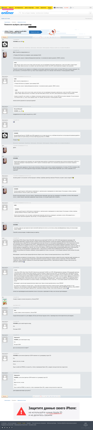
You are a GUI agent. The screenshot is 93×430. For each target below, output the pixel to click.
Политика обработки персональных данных (67, 423)
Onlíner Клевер (59, 7)
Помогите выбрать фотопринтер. (18, 24)
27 (48, 37)
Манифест (29, 423)
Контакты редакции (12, 423)
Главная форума (7, 22)
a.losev (3, 238)
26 (47, 37)
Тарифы (24, 423)
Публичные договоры (51, 423)
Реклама (19, 423)
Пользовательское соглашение (39, 423)
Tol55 (3, 50)
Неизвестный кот (5, 76)
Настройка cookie (32, 424)
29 (52, 37)
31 (55, 37)
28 (50, 37)
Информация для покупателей (21, 424)
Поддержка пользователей (7, 424)
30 (53, 37)
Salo (3, 297)
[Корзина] (90, 13)
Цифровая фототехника (21, 22)
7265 (3, 39)
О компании (4, 423)
